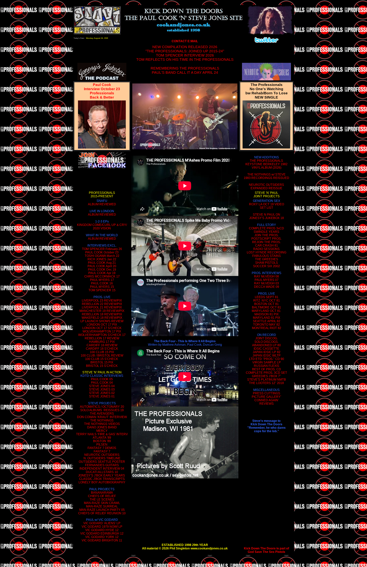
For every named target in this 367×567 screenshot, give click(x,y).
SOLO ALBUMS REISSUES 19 (102, 410)
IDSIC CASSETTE (266, 348)
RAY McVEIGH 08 (266, 276)
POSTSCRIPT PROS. (266, 238)
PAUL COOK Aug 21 (102, 262)
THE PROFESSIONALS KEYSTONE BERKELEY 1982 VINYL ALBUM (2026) (266, 164)
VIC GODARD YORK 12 (102, 537)
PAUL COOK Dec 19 (102, 269)
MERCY (102, 430)
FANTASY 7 (102, 451)
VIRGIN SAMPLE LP (266, 362)
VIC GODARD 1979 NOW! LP (102, 526)
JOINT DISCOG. (266, 338)
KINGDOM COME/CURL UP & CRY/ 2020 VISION (102, 226)
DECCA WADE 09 (266, 286)
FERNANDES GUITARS (102, 465)
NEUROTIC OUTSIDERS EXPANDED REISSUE (266, 186)
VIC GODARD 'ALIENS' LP (101, 523)
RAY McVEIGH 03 (266, 283)
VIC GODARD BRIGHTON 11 (102, 540)
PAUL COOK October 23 (102, 252)
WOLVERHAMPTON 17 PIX (102, 331)
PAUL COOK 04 (102, 382)
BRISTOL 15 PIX (101, 362)
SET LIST (266, 207)
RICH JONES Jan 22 (102, 259)
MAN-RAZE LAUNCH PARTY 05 (102, 509)
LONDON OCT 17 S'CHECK (102, 328)
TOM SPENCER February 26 (102, 249)
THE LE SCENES (102, 499)
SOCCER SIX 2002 (266, 266)
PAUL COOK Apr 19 (101, 273)
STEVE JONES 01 (102, 396)
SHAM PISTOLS (266, 262)
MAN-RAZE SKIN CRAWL (102, 503)
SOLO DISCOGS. (266, 341)
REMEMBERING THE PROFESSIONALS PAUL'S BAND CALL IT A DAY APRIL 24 (185, 70)
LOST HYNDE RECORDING (266, 252)
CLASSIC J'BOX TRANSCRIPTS (102, 478)
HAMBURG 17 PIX (102, 341)
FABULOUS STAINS (266, 255)
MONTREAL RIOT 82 (266, 328)
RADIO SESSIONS (266, 249)
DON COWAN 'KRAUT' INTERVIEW (102, 417)
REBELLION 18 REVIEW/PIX (102, 314)
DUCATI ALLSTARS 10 (102, 472)
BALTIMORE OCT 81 (266, 307)
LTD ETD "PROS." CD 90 (266, 359)
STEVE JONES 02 (102, 393)
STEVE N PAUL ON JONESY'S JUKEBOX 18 (266, 216)
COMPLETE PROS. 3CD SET (266, 372)
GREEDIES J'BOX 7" (266, 376)
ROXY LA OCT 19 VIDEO (266, 204)
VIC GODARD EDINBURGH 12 (101, 533)
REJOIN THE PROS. (266, 242)
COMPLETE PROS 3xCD (266, 228)
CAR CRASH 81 (266, 245)
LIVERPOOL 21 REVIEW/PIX (102, 307)
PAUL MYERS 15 (102, 286)
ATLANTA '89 (102, 437)
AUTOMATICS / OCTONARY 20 (102, 406)
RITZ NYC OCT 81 (266, 300)
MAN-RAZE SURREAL (102, 506)
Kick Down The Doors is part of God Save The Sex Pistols (266, 550)
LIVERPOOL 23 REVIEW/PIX (102, 300)
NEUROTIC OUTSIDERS (101, 454)
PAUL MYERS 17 (102, 279)
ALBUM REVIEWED (102, 204)
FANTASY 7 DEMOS (102, 448)
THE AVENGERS (102, 413)
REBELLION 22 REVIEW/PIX (102, 304)
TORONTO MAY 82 (266, 324)
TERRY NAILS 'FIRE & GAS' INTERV (102, 434)
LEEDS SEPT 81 (266, 297)
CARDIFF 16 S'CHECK (102, 348)
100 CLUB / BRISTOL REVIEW (102, 355)
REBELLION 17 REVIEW (102, 338)
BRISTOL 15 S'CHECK (102, 365)
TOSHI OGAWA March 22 (102, 255)
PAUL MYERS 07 (266, 279)
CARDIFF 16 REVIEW (102, 345)
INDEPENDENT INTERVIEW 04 (102, 468)
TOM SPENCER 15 (102, 290)
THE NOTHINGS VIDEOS (102, 423)
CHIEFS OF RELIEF (102, 496)
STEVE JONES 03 (102, 389)
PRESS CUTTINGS (266, 393)
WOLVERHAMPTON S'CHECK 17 (102, 334)
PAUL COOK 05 (102, 379)
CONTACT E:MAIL (185, 41)
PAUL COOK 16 (102, 283)
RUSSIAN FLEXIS (266, 365)
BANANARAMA (102, 492)
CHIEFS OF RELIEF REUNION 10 (102, 513)
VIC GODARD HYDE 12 (102, 530)
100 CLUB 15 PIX (102, 352)
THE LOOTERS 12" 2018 (266, 383)
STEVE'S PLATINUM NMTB (266, 379)
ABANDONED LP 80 (266, 345)
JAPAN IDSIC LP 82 (266, 352)
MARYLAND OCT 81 (266, 310)
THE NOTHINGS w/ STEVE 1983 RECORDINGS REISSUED (266, 176)
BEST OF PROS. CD (266, 369)
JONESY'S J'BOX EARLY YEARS (101, 475)
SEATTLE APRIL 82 (266, 321)
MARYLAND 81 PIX (266, 317)
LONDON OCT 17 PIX (102, 324)
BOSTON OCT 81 (266, 304)
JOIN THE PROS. (266, 235)
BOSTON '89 (102, 441)
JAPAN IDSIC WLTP (267, 355)
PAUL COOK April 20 (102, 266)
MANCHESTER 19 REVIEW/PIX (102, 310)
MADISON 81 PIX (266, 314)
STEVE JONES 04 (102, 386)
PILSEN (101, 444)
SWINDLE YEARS (266, 231)
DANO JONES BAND (102, 427)
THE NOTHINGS (102, 420)
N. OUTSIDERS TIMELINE (102, 458)
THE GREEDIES (266, 259)
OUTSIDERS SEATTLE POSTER (102, 461)
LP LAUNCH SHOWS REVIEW (101, 321)
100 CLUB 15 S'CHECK (101, 359)
